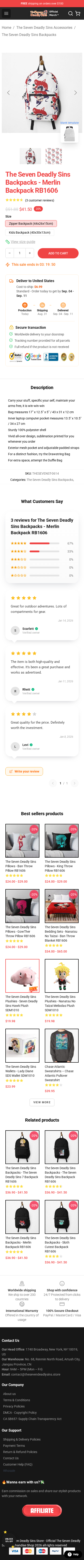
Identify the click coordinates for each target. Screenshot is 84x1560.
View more (42, 1102)
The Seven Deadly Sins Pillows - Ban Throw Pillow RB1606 (20, 866)
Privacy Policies (14, 1406)
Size (8, 216)
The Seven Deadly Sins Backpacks (29, 35)
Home (6, 27)
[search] (70, 13)
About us (9, 1394)
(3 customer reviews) (39, 200)
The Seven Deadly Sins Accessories (44, 27)
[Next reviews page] (75, 783)
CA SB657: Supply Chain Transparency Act (32, 1419)
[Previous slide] (8, 92)
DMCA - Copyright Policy (20, 1412)
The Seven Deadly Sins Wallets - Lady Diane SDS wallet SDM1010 (20, 1071)
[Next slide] (75, 92)
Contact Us (11, 1458)
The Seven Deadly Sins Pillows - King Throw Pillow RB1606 (60, 866)
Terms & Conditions (16, 1400)
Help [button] (76, 1554)
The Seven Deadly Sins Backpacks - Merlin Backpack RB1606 (20, 1242)
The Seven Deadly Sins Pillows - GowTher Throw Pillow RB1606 (20, 931)
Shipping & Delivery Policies (22, 1439)
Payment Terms (14, 1445)
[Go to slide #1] (30, 156)
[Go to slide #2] (54, 156)
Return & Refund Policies (20, 1452)
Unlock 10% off (9, 1540)
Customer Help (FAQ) (17, 1464)
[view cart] (77, 13)
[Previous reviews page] (53, 783)
